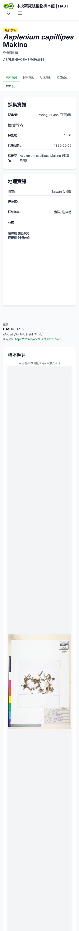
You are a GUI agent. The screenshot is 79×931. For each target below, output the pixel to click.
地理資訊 (45, 77)
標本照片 (11, 86)
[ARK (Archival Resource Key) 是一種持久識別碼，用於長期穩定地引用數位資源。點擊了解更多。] (40, 334)
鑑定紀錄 (62, 77)
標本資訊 (11, 77)
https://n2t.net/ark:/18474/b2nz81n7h (38, 339)
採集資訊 (28, 77)
